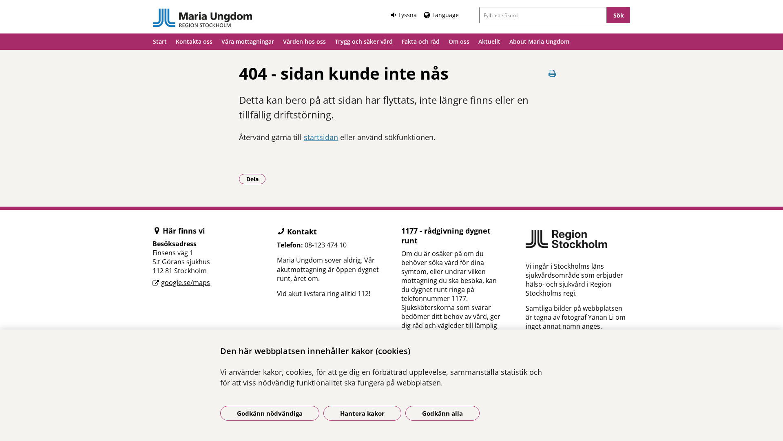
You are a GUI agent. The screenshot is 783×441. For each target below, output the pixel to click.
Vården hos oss (304, 41)
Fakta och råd (421, 41)
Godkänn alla (442, 413)
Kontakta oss (194, 41)
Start (160, 41)
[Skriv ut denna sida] (552, 73)
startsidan (321, 137)
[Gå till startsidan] (203, 18)
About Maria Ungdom (539, 41)
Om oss (459, 41)
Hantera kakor (362, 413)
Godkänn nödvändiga (270, 413)
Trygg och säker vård (364, 41)
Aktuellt (489, 41)
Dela (255, 179)
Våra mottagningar (247, 41)
